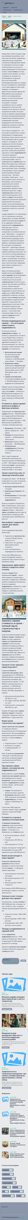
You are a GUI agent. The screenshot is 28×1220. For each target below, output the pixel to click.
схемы (4, 12)
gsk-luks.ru (22, 1217)
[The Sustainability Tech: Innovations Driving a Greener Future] (14, 984)
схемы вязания (16, 1191)
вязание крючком (18, 10)
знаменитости (6, 1088)
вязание (16, 1187)
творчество (14, 7)
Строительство (7, 10)
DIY (5, 1191)
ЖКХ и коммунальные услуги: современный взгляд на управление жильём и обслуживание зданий (17, 1133)
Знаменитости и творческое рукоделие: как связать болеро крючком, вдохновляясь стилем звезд (18, 1103)
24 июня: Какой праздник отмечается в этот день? (17, 1145)
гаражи (9, 16)
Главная (4, 16)
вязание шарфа (7, 1009)
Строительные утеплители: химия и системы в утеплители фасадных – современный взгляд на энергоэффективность (18, 1118)
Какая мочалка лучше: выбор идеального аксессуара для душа (17, 1155)
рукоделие (6, 7)
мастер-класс (8, 1195)
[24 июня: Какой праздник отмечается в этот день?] (5, 1144)
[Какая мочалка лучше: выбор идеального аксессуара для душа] (5, 1154)
